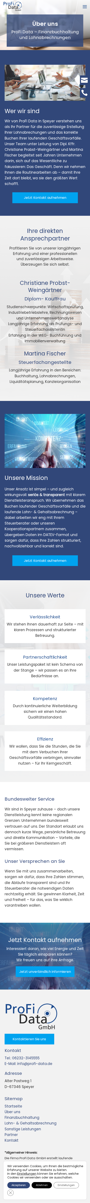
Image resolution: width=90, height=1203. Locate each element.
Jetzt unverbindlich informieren (45, 971)
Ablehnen (42, 1185)
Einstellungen (26, 1174)
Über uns (12, 1111)
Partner (11, 1134)
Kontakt (11, 1140)
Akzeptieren (19, 1185)
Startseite (13, 1106)
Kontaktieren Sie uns (29, 1039)
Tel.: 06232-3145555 (22, 1058)
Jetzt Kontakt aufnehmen (45, 197)
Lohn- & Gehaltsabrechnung (31, 1123)
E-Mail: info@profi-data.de (28, 1063)
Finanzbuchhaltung (22, 1117)
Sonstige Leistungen (23, 1129)
